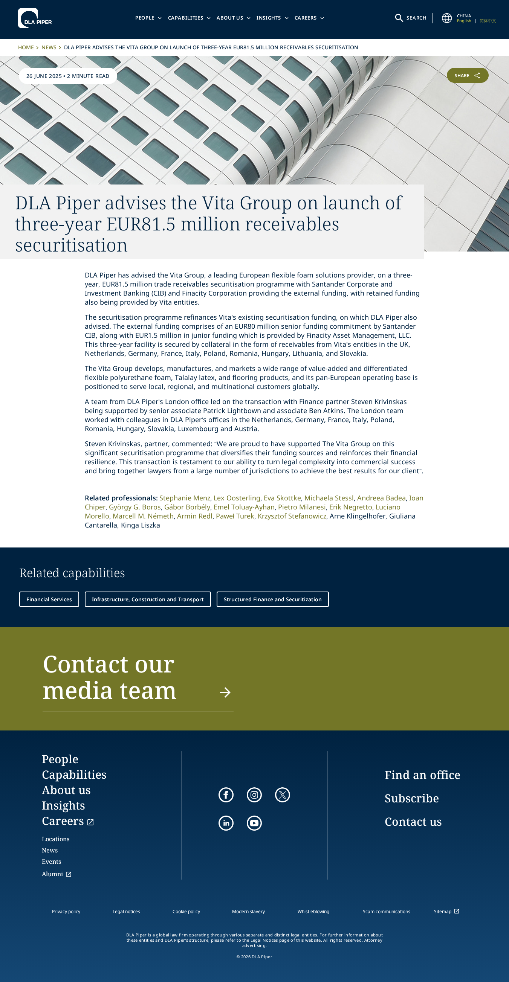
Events (51, 861)
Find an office (422, 774)
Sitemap (442, 911)
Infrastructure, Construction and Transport (148, 599)
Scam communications (386, 911)
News (49, 47)
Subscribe (412, 798)
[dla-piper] (37, 18)
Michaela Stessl (329, 497)
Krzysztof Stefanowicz (292, 515)
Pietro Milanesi (302, 506)
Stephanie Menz (184, 497)
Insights (269, 17)
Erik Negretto (350, 506)
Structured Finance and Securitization (273, 599)
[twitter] (282, 794)
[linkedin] (226, 823)
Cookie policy (186, 911)
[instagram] (254, 794)
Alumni (52, 874)
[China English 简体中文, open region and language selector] (447, 18)
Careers (306, 17)
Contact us (413, 821)
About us (230, 17)
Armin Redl (194, 515)
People (144, 17)
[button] (138, 681)
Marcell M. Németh (143, 515)
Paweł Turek (235, 515)
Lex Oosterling (237, 497)
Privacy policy (66, 911)
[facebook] (226, 794)
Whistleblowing (313, 911)
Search (417, 17)
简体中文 (488, 20)
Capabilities (185, 17)
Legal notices (126, 911)
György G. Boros (135, 506)
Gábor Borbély (187, 506)
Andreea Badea (381, 497)
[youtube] (254, 823)
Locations (55, 839)
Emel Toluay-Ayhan (244, 506)
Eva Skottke (282, 497)
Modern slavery (248, 911)
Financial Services (49, 599)
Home (26, 47)
